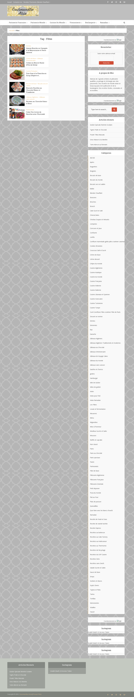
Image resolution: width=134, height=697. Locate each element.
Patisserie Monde (38, 22)
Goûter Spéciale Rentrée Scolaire (101, 125)
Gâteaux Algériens (32, 97)
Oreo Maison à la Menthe (98, 140)
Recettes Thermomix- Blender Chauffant (36, 2)
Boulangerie (90, 22)
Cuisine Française (31, 71)
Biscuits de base (31, 84)
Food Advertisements (109, 40)
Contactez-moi (17, 2)
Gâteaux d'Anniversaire (34, 59)
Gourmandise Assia (26, 694)
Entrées (28, 46)
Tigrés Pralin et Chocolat (98, 130)
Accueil (9, 2)
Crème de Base (31, 58)
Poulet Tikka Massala (97, 135)
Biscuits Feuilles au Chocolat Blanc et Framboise (34, 90)
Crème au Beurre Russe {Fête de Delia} (35, 64)
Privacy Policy (37, 694)
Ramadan (104, 22)
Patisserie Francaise (17, 22)
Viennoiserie (75, 22)
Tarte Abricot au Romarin (98, 145)
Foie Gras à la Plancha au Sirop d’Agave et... (36, 74)
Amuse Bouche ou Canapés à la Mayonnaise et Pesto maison (36, 50)
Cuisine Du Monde (57, 22)
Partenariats (30, 110)
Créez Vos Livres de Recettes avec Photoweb (35, 113)
